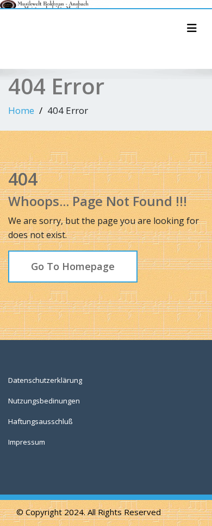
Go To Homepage (73, 266)
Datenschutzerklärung (45, 380)
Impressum (26, 442)
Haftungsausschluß (40, 421)
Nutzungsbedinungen (44, 401)
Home (21, 110)
